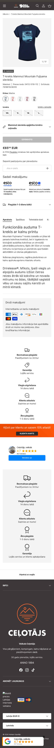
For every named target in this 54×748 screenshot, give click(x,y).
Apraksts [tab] (7, 219)
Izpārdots (27, 139)
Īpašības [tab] (20, 219)
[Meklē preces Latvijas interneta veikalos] (9, 699)
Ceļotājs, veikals (24, 447)
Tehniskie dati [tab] (36, 219)
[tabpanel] (27, 243)
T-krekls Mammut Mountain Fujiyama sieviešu (28, 14)
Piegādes (13, 152)
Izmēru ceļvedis (44, 107)
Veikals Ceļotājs (15, 734)
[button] (50, 6)
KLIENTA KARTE (27, 433)
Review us (27, 457)
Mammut (6, 84)
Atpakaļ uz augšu (27, 574)
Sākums (6, 14)
